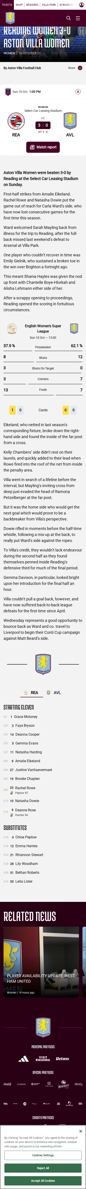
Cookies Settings (43, 1155)
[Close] (81, 1131)
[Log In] (81, 5)
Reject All (43, 1168)
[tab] (7, 5)
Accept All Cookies (43, 1180)
